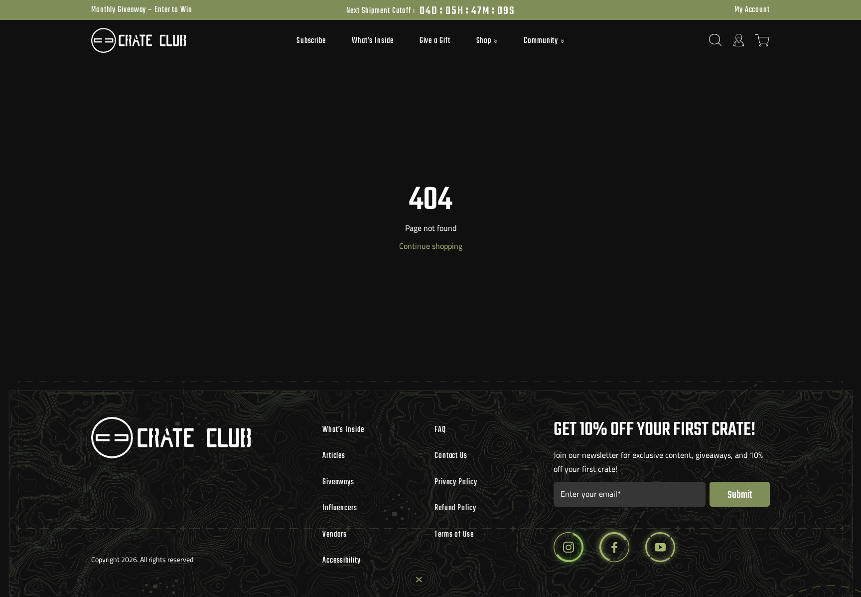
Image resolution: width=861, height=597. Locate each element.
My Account (752, 9)
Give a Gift (435, 40)
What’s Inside (373, 40)
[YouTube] (660, 547)
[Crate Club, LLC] (176, 40)
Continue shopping (430, 246)
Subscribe (311, 40)
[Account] (738, 40)
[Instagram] (568, 547)
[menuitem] (311, 40)
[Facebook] (614, 547)
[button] (487, 41)
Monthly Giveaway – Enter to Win (141, 9)
